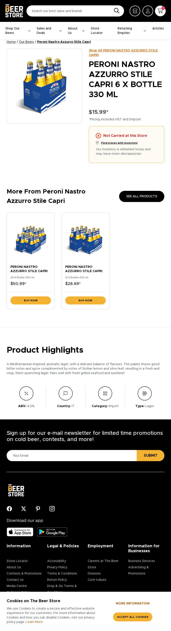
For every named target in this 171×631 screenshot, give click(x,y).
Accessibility (56, 561)
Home (11, 42)
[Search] (116, 11)
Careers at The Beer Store (103, 564)
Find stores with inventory (119, 143)
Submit (150, 455)
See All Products (141, 196)
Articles (158, 28)
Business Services (141, 561)
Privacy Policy (57, 567)
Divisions (94, 573)
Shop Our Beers (12, 31)
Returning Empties (125, 31)
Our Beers (26, 42)
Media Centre (17, 586)
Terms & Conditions (62, 573)
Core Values (97, 579)
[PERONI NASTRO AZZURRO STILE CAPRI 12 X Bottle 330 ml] (85, 238)
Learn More (34, 622)
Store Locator (97, 31)
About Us (72, 31)
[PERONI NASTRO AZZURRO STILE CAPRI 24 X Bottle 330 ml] (31, 238)
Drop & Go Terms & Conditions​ (62, 589)
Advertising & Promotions (138, 570)
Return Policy (57, 579)
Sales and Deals (44, 31)
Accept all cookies (132, 617)
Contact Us (15, 579)
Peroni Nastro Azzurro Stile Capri (64, 42)
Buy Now (31, 300)
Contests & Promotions (24, 573)
